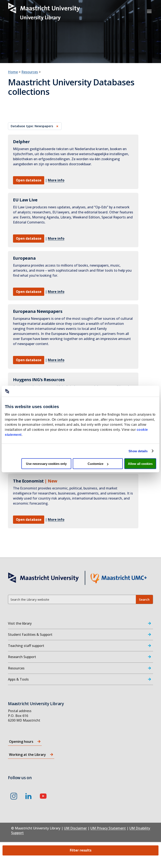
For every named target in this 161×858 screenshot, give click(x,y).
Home (13, 72)
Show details (138, 451)
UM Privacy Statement (108, 828)
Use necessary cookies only (46, 463)
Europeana (24, 258)
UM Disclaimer (75, 828)
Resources (29, 72)
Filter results (80, 850)
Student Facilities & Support (30, 634)
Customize (95, 463)
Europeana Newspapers (37, 311)
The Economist (28, 481)
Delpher (21, 141)
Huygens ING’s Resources (39, 379)
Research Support (22, 656)
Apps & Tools (18, 679)
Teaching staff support (26, 645)
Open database (29, 180)
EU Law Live (25, 200)
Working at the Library (27, 754)
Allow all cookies (140, 463)
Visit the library (20, 623)
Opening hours (21, 741)
